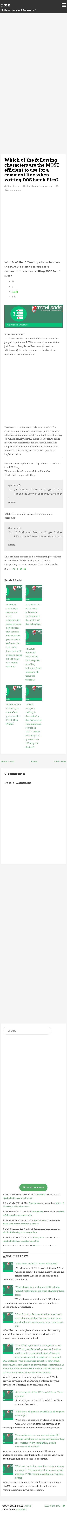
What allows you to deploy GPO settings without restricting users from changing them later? (39, 1291)
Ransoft (21, 1509)
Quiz (5, 6)
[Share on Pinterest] (25, 569)
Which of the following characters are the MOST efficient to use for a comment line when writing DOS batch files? (32, 170)
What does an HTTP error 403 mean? (36, 1263)
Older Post (60, 761)
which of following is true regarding (20, 1232)
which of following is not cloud (17, 1198)
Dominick (40, 1194)
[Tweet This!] (21, 569)
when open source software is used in (21, 1223)
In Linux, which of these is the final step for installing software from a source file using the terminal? (33, 664)
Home (34, 761)
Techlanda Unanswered (40, 186)
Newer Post (7, 761)
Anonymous (34, 1203)
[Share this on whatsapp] (14, 569)
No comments (13, 190)
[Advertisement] (33, 54)
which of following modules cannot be (21, 1241)
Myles (36, 1246)
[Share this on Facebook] (17, 569)
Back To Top (53, 1506)
